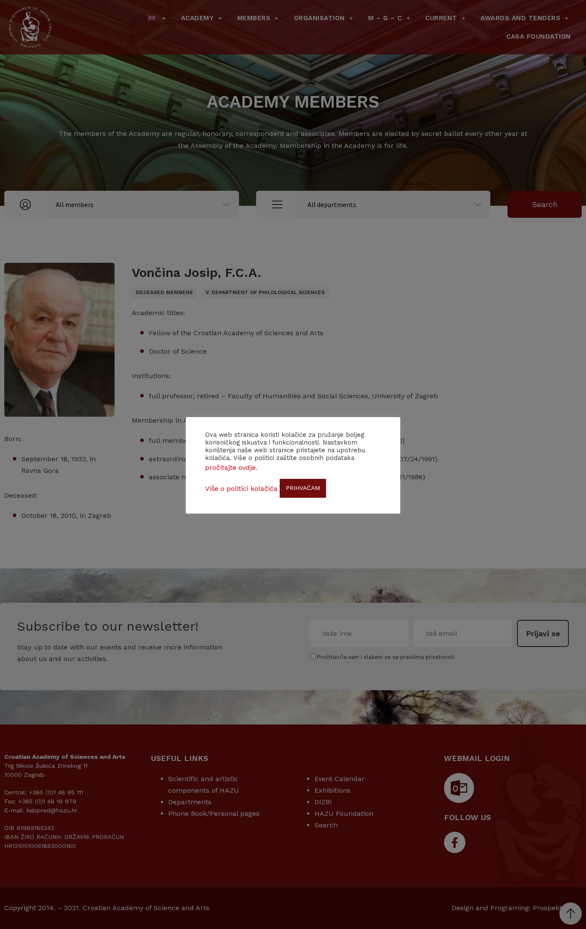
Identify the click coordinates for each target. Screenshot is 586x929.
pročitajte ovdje (230, 467)
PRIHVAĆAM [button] (303, 487)
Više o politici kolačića (241, 488)
